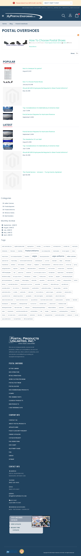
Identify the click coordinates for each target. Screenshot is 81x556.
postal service (5, 260)
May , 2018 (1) (7, 232)
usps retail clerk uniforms (13, 284)
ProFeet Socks (4, 251)
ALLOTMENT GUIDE (14, 448)
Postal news (73, 311)
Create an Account (75, 7)
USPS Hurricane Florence (28, 319)
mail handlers (51, 268)
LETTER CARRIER (14, 368)
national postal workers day (26, 260)
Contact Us (49, 7)
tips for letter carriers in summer (46, 299)
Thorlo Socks (12, 251)
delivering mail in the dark (7, 307)
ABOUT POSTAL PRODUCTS (17, 423)
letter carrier (30, 292)
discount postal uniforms (44, 256)
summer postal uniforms (40, 272)
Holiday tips (27, 307)
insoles (3, 311)
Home (4, 24)
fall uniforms (16, 288)
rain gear (46, 311)
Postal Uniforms (57, 43)
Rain (41, 311)
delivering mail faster (23, 303)
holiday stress (42, 276)
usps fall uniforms (35, 288)
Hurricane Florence (17, 319)
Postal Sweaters (56, 251)
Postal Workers (70, 268)
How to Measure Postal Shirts (16, 256)
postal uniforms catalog (46, 288)
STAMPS (11, 393)
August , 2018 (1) (8, 228)
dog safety (22, 268)
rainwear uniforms (68, 292)
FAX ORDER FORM (14, 441)
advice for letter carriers (60, 296)
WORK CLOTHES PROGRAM (17, 379)
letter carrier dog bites (38, 296)
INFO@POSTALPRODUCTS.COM (18, 496)
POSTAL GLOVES (14, 386)
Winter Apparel (65, 251)
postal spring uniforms (63, 311)
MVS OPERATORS (14, 372)
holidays (34, 276)
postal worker (22, 292)
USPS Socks (29, 264)
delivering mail (13, 303)
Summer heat (32, 315)
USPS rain (3, 284)
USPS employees (6, 272)
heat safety (40, 315)
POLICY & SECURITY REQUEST (18, 431)
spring (75, 264)
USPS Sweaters (68, 260)
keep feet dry (54, 311)
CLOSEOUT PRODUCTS (16, 400)
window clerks (61, 268)
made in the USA (60, 272)
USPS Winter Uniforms (58, 264)
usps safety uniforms (6, 288)
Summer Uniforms (42, 268)
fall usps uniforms (17, 276)
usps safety (42, 280)
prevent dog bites (49, 296)
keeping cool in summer (26, 284)
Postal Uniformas (5, 264)
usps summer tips (34, 299)
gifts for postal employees (7, 280)
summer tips (45, 284)
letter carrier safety (18, 307)
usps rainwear (59, 292)
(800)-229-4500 (14, 482)
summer (47, 260)
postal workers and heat (59, 315)
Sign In (44, 7)
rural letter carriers (43, 303)
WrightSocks (36, 264)
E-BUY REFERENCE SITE (16, 407)
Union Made (54, 260)
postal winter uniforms (6, 292)
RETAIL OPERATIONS (15, 375)
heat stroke (75, 299)
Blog (11, 24)
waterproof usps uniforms (18, 296)
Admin (65, 43)
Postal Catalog (14, 260)
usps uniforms (58, 256)
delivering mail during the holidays (38, 307)
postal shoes (61, 307)
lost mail (76, 315)
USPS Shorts (13, 264)
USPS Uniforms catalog (6, 276)
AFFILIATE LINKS (13, 427)
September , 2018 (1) (10, 225)
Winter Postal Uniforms (46, 264)
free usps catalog (57, 288)
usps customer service (6, 319)
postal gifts (17, 280)
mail (14, 272)
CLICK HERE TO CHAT (15, 503)
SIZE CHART (12, 445)
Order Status (65, 7)
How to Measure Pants (46, 251)
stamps (60, 260)
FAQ (10, 452)
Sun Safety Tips (66, 246)
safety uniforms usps (55, 284)
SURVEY (11, 455)
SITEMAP (11, 459)
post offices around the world (21, 311)
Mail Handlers (9, 216)
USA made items (52, 272)
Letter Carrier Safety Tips (7, 246)
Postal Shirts (27, 256)
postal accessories (59, 299)
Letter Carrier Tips (51, 280)
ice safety (15, 292)
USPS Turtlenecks (21, 264)
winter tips (68, 264)
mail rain (75, 280)
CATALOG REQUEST (15, 438)
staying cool (69, 315)
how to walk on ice (39, 292)
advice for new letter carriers (7, 299)
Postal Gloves (5, 256)
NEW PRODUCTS (14, 404)
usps (34, 256)
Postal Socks (74, 246)
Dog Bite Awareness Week (19, 246)
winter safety (34, 280)
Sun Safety (39, 246)
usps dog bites (28, 296)
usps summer (37, 284)
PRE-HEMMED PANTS (15, 397)
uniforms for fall (52, 303)
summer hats (28, 272)
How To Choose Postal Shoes (47, 40)
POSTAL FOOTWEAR (15, 383)
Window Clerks (9, 213)
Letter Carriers (9, 203)
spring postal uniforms (6, 268)
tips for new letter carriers (22, 299)
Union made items (69, 272)
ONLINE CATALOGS (15, 434)
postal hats (20, 272)
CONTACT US (13, 420)
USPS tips (58, 280)
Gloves (73, 251)
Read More (32, 47)
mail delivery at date (62, 303)
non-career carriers (12, 315)
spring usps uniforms (67, 280)
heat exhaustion (5, 303)
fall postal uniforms (25, 288)
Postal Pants (20, 251)
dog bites (15, 268)
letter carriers (71, 256)
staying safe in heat (48, 315)
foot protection (10, 311)
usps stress (65, 288)
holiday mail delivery (52, 307)
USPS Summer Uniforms (32, 268)
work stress (51, 276)
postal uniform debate (22, 315)
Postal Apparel (49, 43)
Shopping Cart (57, 7)
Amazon (3, 315)
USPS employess (27, 276)
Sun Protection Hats (57, 246)
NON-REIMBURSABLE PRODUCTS (19, 390)
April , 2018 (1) (7, 235)
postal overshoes (70, 307)
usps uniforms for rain (6, 296)
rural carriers (33, 303)
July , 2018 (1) (7, 230)
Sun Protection (47, 246)
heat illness (68, 299)
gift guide (58, 276)
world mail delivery (34, 311)
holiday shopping (25, 280)
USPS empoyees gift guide (67, 276)
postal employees (38, 260)
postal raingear (49, 292)
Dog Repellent (30, 246)
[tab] (40, 62)
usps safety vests (65, 284)
